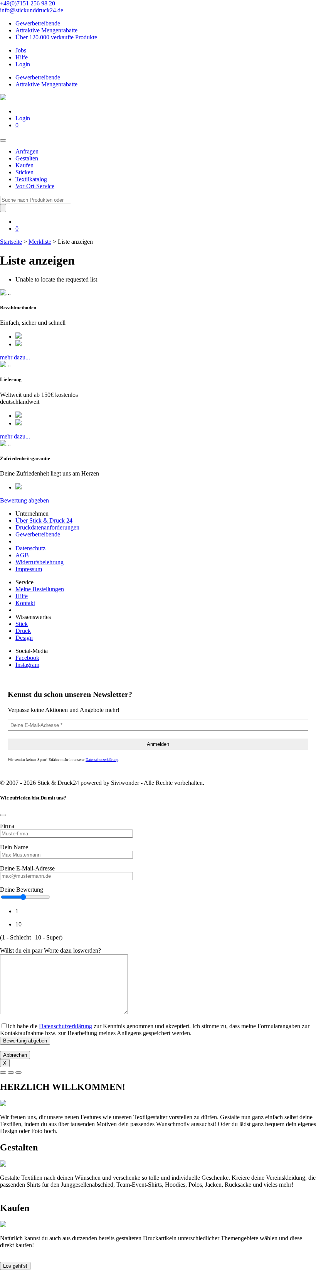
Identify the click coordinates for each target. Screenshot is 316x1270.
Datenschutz (30, 548)
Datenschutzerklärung (102, 759)
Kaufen (24, 165)
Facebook (27, 657)
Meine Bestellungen (39, 589)
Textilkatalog (31, 179)
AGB (22, 555)
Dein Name (14, 847)
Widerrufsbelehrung (39, 562)
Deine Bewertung (21, 889)
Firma (7, 826)
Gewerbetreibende (37, 23)
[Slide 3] (18, 1072)
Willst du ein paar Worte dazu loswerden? (50, 950)
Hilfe (21, 57)
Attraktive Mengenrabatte (46, 30)
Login (22, 64)
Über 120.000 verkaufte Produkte (56, 37)
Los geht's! (15, 1266)
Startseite (11, 241)
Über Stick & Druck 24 (43, 520)
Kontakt (25, 603)
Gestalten (26, 158)
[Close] (3, 815)
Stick (21, 624)
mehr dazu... (15, 357)
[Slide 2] (11, 1072)
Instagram (27, 664)
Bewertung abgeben (24, 500)
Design (24, 637)
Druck (23, 630)
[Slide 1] (3, 1072)
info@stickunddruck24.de (31, 10)
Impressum (28, 569)
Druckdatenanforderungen (47, 527)
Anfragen (27, 151)
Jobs (20, 50)
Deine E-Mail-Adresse (27, 868)
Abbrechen (15, 1055)
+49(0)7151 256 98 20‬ (27, 3)
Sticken (24, 172)
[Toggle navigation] (3, 140)
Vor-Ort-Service (34, 186)
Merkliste (40, 241)
